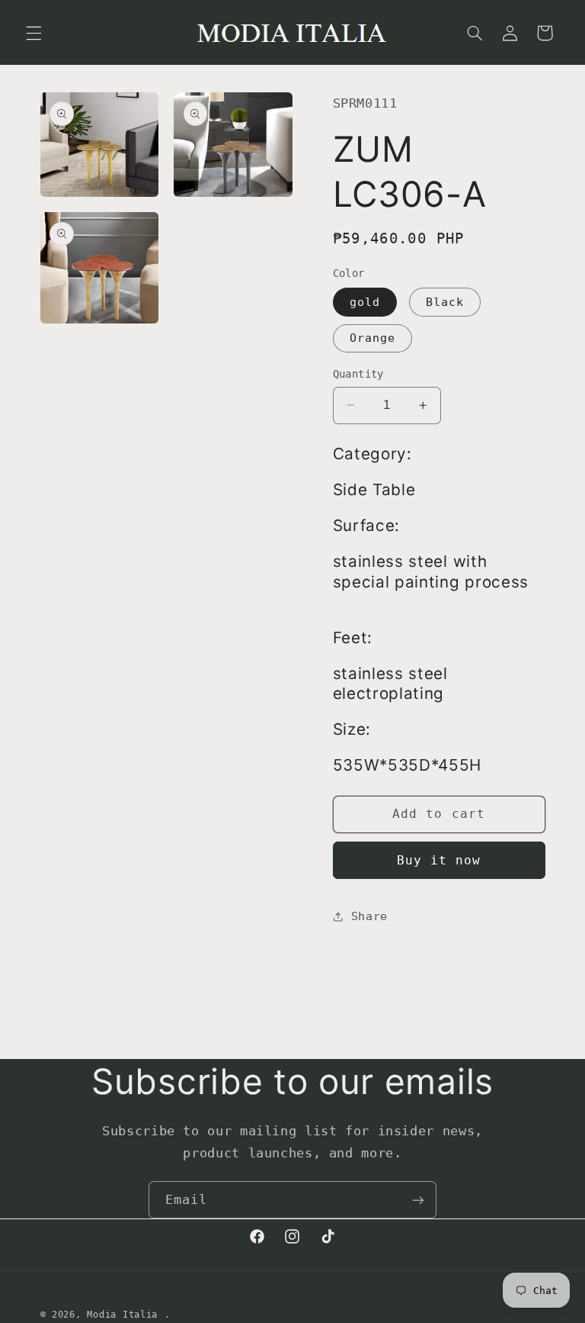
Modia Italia (122, 1314)
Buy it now (439, 860)
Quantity (358, 374)
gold (365, 301)
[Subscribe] (418, 1199)
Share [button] (369, 915)
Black (445, 301)
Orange (372, 337)
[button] (33, 32)
